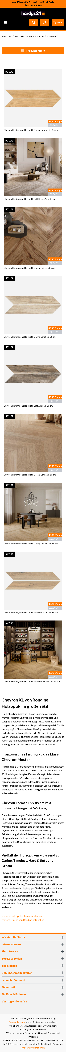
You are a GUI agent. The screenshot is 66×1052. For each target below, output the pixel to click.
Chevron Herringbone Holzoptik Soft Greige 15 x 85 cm (29, 199)
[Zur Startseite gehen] (32, 13)
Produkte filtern (35, 50)
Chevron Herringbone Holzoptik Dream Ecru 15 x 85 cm (30, 474)
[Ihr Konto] (44, 22)
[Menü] (5, 22)
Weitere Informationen (33, 1047)
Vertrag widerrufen (14, 1001)
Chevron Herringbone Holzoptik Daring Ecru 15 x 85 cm (30, 337)
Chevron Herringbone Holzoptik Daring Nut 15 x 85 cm (29, 268)
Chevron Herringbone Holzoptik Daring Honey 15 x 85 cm (31, 543)
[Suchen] (33, 22)
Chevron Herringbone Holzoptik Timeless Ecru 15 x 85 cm (31, 612)
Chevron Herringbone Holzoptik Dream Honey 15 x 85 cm (31, 130)
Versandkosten (17, 1022)
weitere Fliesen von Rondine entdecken (23, 919)
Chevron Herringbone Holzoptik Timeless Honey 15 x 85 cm (32, 681)
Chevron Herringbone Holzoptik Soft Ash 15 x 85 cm (28, 406)
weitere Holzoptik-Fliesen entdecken (22, 915)
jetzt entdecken (33, 5)
